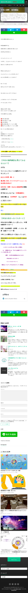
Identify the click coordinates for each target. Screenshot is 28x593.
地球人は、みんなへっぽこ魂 (14, 326)
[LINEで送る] (14, 32)
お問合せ (10, 5)
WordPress (13, 590)
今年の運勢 (18, 17)
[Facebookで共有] (4, 29)
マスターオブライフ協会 (13, 13)
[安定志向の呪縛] (4, 339)
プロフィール (3, 5)
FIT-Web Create (17, 588)
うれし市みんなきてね (13, 368)
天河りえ (22, 17)
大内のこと (10, 513)
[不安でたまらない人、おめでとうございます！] (4, 349)
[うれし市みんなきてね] (4, 370)
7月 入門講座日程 (5, 532)
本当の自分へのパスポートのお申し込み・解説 (10, 470)
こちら (11, 138)
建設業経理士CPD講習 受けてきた (8, 490)
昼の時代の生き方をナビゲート (17, 587)
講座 (9, 533)
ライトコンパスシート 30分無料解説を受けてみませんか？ (14, 552)
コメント (2, 389)
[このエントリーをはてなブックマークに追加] (17, 29)
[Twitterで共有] (10, 29)
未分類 (12, 492)
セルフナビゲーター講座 (13, 16)
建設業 (9, 492)
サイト (2, 414)
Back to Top (14, 559)
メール (3, 408)
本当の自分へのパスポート (16, 18)
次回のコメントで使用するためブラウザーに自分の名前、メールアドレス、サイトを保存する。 (14, 421)
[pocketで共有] (24, 29)
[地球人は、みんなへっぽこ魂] (4, 329)
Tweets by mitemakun (5, 440)
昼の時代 (8, 18)
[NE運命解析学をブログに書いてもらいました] (4, 360)
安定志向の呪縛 (11, 336)
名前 (2, 402)
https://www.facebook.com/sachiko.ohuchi (10, 286)
